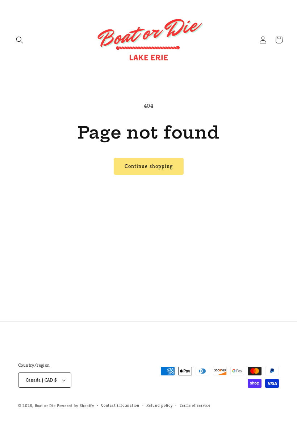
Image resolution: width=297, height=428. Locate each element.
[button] (20, 40)
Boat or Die (45, 405)
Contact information (120, 405)
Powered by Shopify (75, 405)
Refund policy (159, 405)
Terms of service (195, 405)
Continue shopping (149, 165)
